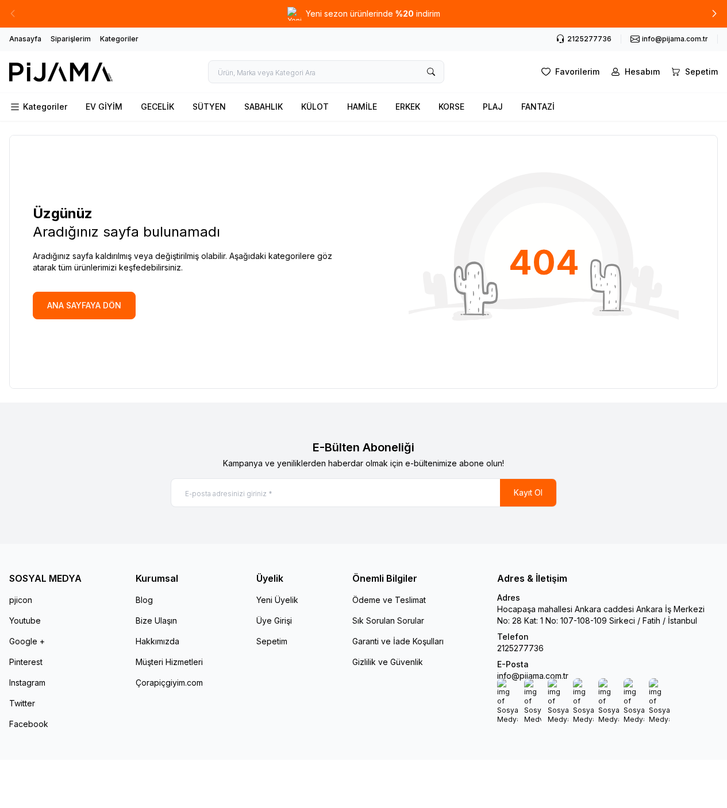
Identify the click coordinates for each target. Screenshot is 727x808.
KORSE (451, 106)
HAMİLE (362, 106)
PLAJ (493, 106)
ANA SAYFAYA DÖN (84, 305)
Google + (27, 641)
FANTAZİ (538, 106)
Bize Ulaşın (156, 620)
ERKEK (407, 106)
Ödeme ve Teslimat (389, 600)
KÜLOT (315, 106)
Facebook (28, 724)
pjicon (20, 600)
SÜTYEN (209, 106)
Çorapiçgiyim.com (169, 682)
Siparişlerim (71, 38)
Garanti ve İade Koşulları (398, 641)
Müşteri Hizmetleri (169, 662)
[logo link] (61, 72)
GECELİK (157, 106)
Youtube (25, 620)
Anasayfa (25, 38)
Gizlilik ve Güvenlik (387, 662)
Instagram (27, 682)
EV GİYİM (104, 106)
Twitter (22, 703)
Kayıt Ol (528, 492)
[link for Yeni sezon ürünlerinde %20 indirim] (363, 14)
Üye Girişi (274, 620)
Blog (144, 600)
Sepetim (271, 641)
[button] (714, 14)
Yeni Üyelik (277, 600)
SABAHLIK (263, 106)
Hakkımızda (157, 641)
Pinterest (26, 662)
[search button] (431, 71)
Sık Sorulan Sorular (388, 620)
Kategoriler (119, 38)
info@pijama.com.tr (532, 676)
